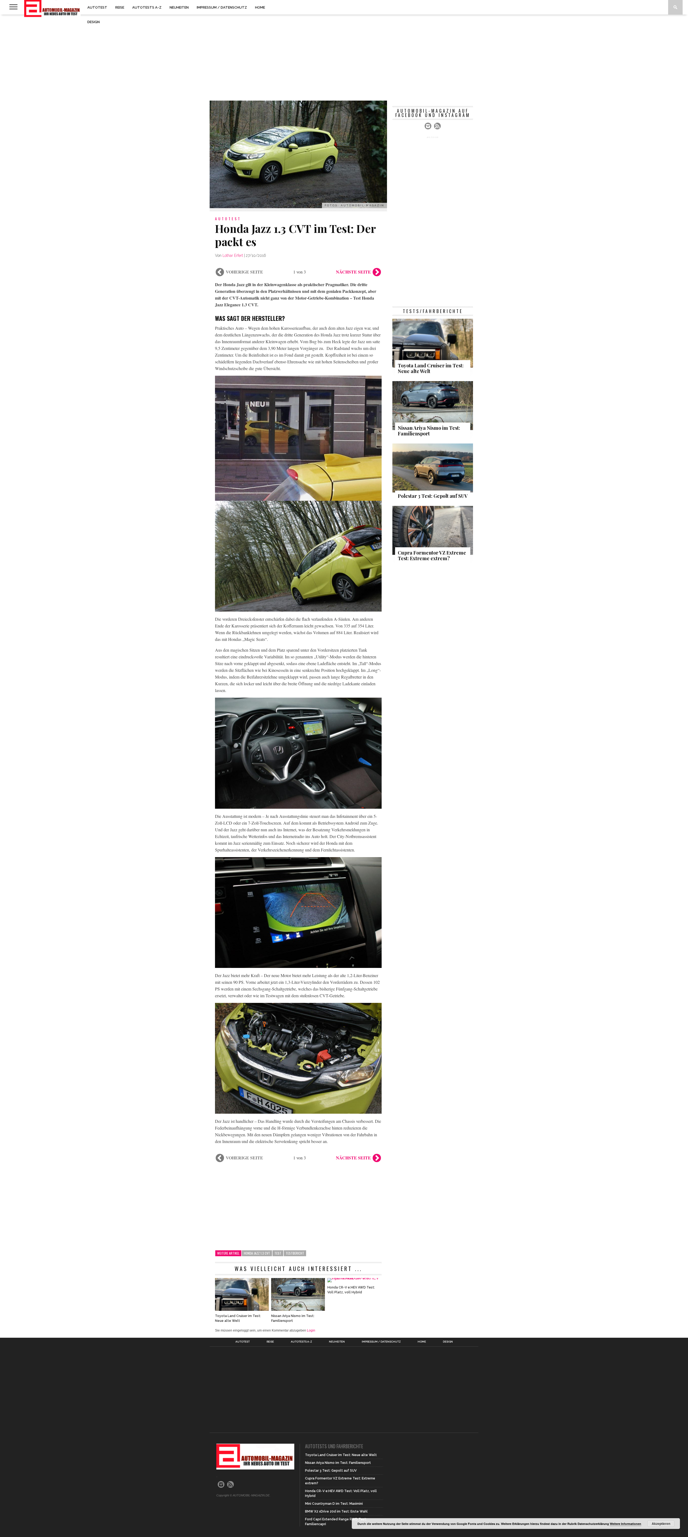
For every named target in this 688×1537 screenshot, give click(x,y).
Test (277, 1253)
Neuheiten (179, 7)
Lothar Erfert (233, 255)
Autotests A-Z (147, 7)
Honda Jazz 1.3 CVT (257, 1253)
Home (260, 7)
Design (93, 22)
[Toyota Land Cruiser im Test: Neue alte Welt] (242, 1309)
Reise (119, 7)
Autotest (97, 7)
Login (311, 1330)
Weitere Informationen (625, 1524)
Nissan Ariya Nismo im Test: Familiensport (292, 1318)
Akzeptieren (661, 1523)
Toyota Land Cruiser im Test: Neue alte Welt (238, 1318)
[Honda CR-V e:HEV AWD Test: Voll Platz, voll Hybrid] (354, 1278)
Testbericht (295, 1253)
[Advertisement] (344, 57)
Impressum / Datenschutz (222, 7)
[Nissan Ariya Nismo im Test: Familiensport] (298, 1309)
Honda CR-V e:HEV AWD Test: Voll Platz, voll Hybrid (351, 1290)
